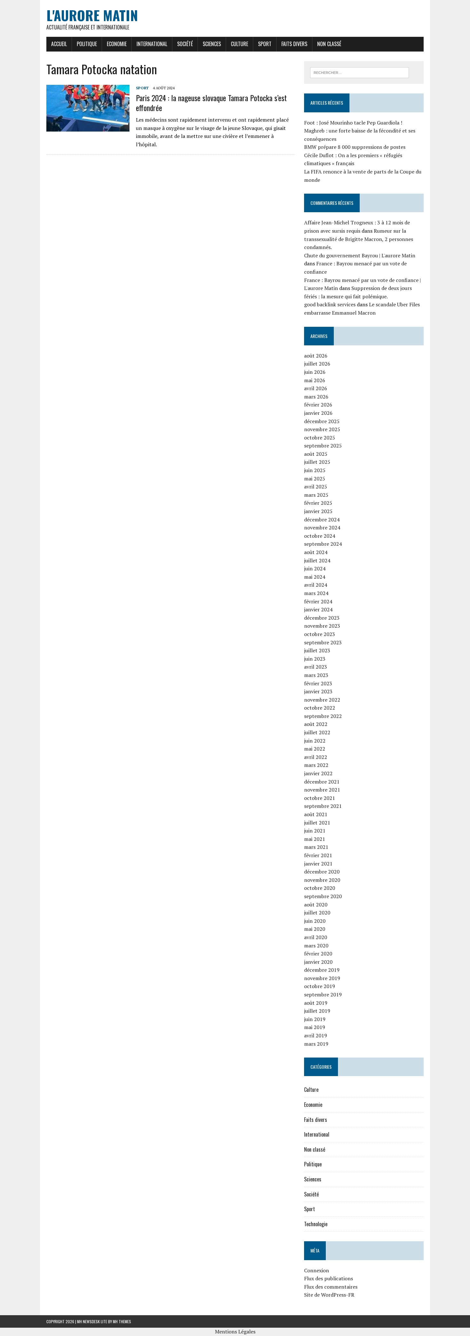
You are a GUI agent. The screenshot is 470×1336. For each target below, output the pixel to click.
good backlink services (330, 304)
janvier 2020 (318, 961)
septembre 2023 (323, 642)
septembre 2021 (323, 805)
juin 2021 (314, 830)
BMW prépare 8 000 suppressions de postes (354, 146)
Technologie (315, 1224)
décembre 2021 (322, 781)
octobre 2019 (319, 986)
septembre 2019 (323, 994)
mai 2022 (314, 748)
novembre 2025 (322, 429)
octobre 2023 (319, 634)
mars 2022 (316, 765)
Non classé (329, 44)
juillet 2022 (317, 732)
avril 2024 (315, 584)
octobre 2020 (319, 887)
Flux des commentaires (330, 1286)
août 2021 (315, 814)
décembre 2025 (322, 421)
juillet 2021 (317, 822)
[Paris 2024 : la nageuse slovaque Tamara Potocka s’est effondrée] (87, 127)
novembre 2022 (322, 699)
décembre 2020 (322, 871)
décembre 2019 (322, 969)
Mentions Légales (235, 1331)
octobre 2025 (319, 437)
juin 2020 (314, 920)
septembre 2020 (323, 896)
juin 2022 (314, 740)
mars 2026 (316, 396)
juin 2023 (314, 658)
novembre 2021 (322, 789)
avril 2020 (315, 937)
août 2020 (315, 904)
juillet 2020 (317, 912)
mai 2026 (314, 380)
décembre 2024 (322, 519)
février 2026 (318, 404)
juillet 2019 (317, 1010)
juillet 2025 (317, 461)
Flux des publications (328, 1278)
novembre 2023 (322, 625)
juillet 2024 (317, 560)
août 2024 (315, 552)
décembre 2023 (322, 617)
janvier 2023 (318, 691)
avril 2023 (315, 666)
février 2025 (318, 502)
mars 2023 (316, 675)
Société (185, 44)
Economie (117, 44)
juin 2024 (314, 568)
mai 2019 (314, 1027)
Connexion (316, 1270)
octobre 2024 (319, 535)
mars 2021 (316, 846)
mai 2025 (314, 478)
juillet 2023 (317, 650)
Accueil (59, 44)
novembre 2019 (322, 978)
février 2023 (318, 683)
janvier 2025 (318, 511)
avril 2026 (315, 388)
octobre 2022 (319, 707)
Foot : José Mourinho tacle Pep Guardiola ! (353, 122)
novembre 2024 (322, 527)
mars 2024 (316, 593)
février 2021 (318, 855)
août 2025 (315, 453)
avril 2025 (315, 486)
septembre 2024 (323, 543)
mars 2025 (316, 494)
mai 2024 (314, 576)
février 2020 (318, 953)
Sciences (212, 44)
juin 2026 (314, 371)
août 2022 (315, 724)
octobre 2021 (319, 797)
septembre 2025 (323, 445)
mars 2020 (316, 945)
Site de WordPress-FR (329, 1294)
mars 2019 (316, 1043)
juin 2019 (314, 1019)
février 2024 (318, 601)
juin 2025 (314, 470)
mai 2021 (314, 838)
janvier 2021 (318, 863)
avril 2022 (315, 757)
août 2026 (315, 355)
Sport (264, 44)
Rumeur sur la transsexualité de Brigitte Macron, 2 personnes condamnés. (358, 239)
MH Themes (122, 1321)
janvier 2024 (318, 609)
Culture (239, 44)
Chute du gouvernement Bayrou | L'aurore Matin (359, 255)
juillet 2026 (317, 363)
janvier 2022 (318, 773)
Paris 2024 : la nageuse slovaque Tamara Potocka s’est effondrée (211, 102)
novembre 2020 (322, 879)
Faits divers (294, 44)
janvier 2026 (318, 412)
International (152, 44)
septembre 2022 (323, 716)
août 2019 (315, 1002)
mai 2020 (314, 928)
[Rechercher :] (359, 72)
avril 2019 (315, 1035)
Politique (87, 44)
